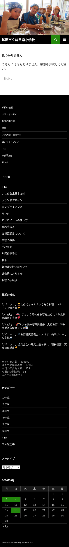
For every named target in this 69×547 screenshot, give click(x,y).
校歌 (4, 128)
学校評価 (7, 246)
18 (15, 510)
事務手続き (7, 155)
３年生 (6, 410)
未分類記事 (8, 444)
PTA (4, 148)
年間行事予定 (8, 121)
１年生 (6, 397)
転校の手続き (9, 280)
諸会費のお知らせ (12, 273)
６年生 (6, 430)
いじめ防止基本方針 (12, 135)
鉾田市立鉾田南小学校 (18, 40)
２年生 (6, 404)
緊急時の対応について (15, 266)
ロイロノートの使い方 (15, 220)
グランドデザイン (11, 114)
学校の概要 (7, 107)
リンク (5, 162)
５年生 (6, 424)
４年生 (6, 417)
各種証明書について (13, 233)
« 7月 (6, 526)
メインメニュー (64, 39)
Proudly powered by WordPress (17, 542)
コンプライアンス (11, 141)
